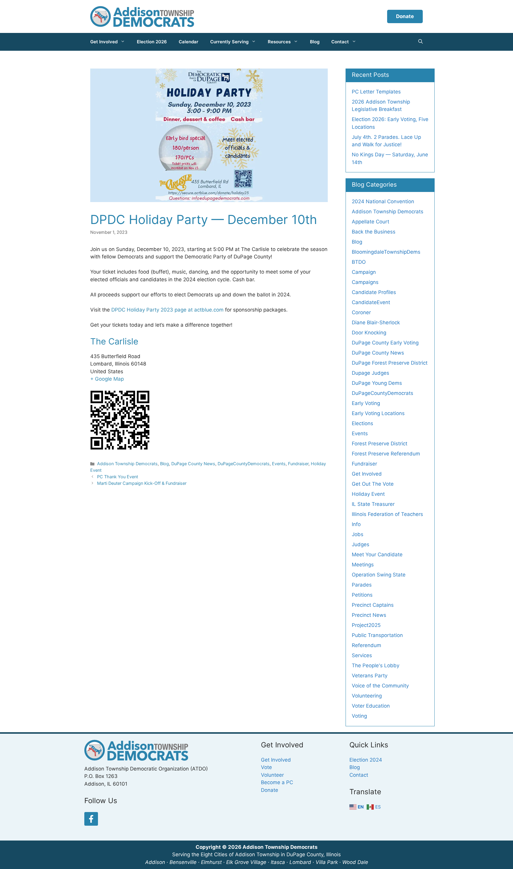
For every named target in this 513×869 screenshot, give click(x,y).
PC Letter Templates (376, 92)
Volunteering (367, 696)
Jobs (357, 534)
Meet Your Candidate (377, 554)
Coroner (361, 312)
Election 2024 (365, 760)
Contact (340, 42)
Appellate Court (370, 222)
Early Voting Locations (378, 413)
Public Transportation (377, 635)
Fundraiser (298, 463)
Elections (362, 423)
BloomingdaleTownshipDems (386, 252)
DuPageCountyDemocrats (244, 463)
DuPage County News (193, 463)
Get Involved (104, 42)
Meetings (363, 565)
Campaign (364, 272)
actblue (203, 310)
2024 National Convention (383, 201)
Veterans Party (369, 676)
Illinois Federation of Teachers (387, 514)
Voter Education (371, 706)
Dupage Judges (370, 373)
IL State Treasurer (373, 504)
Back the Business (373, 232)
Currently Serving (229, 42)
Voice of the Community (380, 686)
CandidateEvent (371, 302)
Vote (266, 767)
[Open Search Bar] (420, 42)
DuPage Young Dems (377, 383)
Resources (279, 42)
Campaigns (365, 282)
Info (356, 524)
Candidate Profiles (374, 292)
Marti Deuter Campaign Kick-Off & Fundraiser (141, 483)
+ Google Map (107, 379)
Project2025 (366, 625)
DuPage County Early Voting (385, 343)
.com (218, 310)
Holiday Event (368, 494)
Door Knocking (369, 333)
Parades (362, 585)
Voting (359, 716)
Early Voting (366, 403)
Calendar (188, 42)
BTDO (359, 262)
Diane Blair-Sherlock (376, 322)
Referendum (366, 645)
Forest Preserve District (379, 444)
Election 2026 (152, 42)
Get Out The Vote (373, 484)
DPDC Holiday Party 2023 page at (152, 310)
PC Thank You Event (117, 476)
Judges (360, 544)
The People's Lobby (375, 665)
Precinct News (369, 615)
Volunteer (272, 775)
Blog (314, 42)
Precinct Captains (373, 605)
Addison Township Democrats (127, 463)
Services (362, 655)
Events (279, 463)
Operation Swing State (379, 575)
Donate (405, 16)
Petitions (362, 595)
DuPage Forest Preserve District (390, 363)
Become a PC (277, 782)
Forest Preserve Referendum (386, 454)
